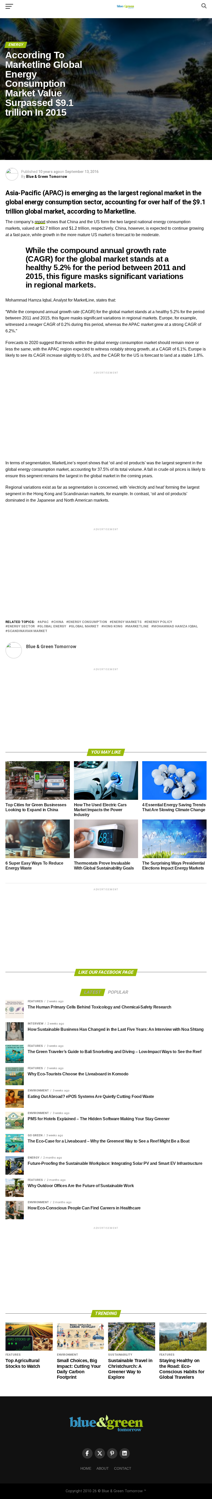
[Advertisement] (105, 411)
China (58, 622)
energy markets (127, 622)
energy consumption (87, 622)
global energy (52, 626)
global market (85, 626)
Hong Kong (113, 626)
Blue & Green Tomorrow (46, 176)
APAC (44, 622)
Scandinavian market (27, 631)
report (40, 222)
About (102, 1468)
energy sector (21, 626)
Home (85, 1468)
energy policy (159, 622)
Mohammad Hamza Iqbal (175, 626)
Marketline (138, 626)
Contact (122, 1468)
